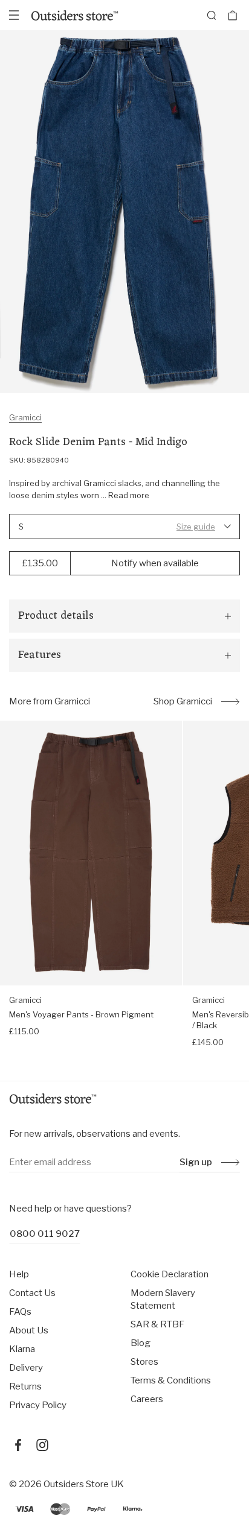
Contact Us (32, 1293)
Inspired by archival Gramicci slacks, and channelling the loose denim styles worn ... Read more (114, 489)
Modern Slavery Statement (163, 1299)
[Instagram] (42, 1445)
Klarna (22, 1349)
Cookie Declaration (170, 1274)
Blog (140, 1343)
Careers (147, 1399)
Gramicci (25, 417)
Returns (25, 1386)
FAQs (20, 1311)
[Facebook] (18, 1445)
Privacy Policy (37, 1405)
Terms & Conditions (171, 1380)
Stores (144, 1361)
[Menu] (14, 15)
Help (19, 1274)
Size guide (195, 526)
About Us (28, 1330)
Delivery (26, 1367)
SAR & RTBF (157, 1324)
